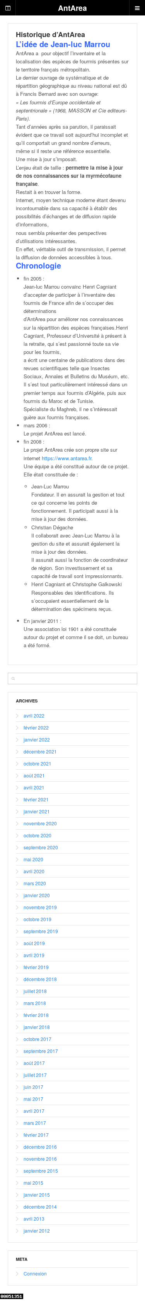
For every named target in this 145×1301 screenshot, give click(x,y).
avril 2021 (34, 787)
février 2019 (36, 967)
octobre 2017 (37, 1039)
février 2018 (36, 1015)
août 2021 (34, 775)
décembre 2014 (40, 1206)
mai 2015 (33, 1182)
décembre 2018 (40, 979)
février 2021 (36, 799)
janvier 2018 (37, 1027)
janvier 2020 (37, 895)
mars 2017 (35, 1122)
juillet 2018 (35, 991)
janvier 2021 (37, 811)
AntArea (72, 7)
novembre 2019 (40, 907)
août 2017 (34, 1063)
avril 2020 (34, 871)
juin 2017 (33, 1086)
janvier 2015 (37, 1194)
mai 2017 (33, 1098)
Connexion (35, 1273)
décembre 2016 (40, 1146)
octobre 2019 (37, 919)
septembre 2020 (41, 847)
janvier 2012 (37, 1230)
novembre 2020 (40, 823)
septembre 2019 (41, 931)
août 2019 (34, 943)
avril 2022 (34, 715)
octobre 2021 (37, 763)
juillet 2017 (35, 1074)
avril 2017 (34, 1110)
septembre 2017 (41, 1051)
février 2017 (36, 1134)
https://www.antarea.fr (66, 458)
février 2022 (36, 727)
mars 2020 (35, 883)
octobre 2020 (37, 835)
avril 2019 (34, 955)
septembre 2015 (41, 1170)
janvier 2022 (37, 739)
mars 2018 (35, 1003)
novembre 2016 (40, 1158)
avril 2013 (34, 1218)
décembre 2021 (40, 751)
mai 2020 (33, 859)
